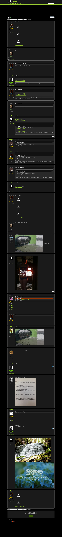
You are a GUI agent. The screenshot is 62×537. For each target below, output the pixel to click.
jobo (11, 326)
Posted (17, 21)
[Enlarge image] (34, 474)
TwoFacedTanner (11, 348)
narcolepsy (11, 139)
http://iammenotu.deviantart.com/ (21, 131)
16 (18, 19)
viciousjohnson (12, 123)
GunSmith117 (12, 59)
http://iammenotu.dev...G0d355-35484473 (20, 81)
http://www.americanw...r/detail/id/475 (21, 128)
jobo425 (12, 336)
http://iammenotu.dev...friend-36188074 (20, 80)
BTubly (12, 32)
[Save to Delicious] (11, 521)
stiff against (12, 305)
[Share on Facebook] (9, 521)
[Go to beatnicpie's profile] (11, 380)
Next (25, 19)
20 (23, 19)
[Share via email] (13, 521)
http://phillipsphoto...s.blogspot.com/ (19, 45)
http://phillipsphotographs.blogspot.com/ (25, 217)
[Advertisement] (20, 11)
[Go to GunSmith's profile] (11, 53)
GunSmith (11, 48)
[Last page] (26, 19)
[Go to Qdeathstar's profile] (11, 298)
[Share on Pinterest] (14, 521)
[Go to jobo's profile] (11, 331)
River (11, 115)
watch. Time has (12, 308)
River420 (12, 191)
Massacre (11, 75)
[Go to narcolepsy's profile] (11, 143)
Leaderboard (21, 3)
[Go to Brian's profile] (11, 25)
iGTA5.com (9, 3)
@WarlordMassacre (12, 85)
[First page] (8, 19)
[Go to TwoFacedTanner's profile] (11, 352)
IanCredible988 (11, 358)
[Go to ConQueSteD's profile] (11, 413)
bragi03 (12, 243)
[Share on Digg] (10, 521)
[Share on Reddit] (12, 521)
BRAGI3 (11, 234)
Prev (9, 19)
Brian (11, 21)
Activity (17, 3)
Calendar (11, 4)
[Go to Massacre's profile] (11, 79)
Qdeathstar (11, 294)
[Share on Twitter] (8, 521)
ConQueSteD (11, 409)
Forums (14, 3)
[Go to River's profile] (11, 119)
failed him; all (12, 309)
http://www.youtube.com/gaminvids (19, 185)
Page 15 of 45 (29, 19)
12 (13, 19)
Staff (17, 4)
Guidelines (15, 4)
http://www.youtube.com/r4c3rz (18, 187)
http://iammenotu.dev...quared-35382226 (20, 79)
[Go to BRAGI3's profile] (11, 238)
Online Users (21, 4)
